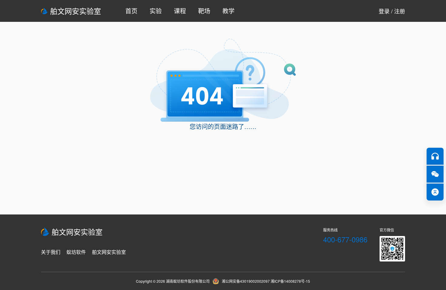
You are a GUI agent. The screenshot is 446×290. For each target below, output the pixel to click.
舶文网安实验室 (75, 10)
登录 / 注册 (392, 11)
